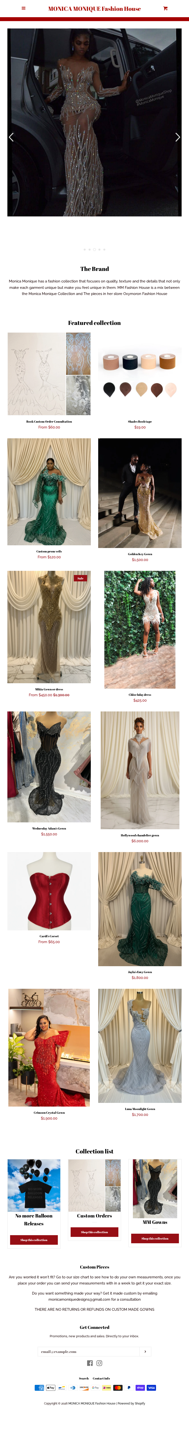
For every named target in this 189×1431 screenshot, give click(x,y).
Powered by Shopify (131, 1403)
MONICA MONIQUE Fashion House (94, 9)
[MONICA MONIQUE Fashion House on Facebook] (90, 1364)
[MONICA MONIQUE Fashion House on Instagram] (99, 1364)
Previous (10, 137)
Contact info (101, 1378)
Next (178, 137)
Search (84, 1378)
